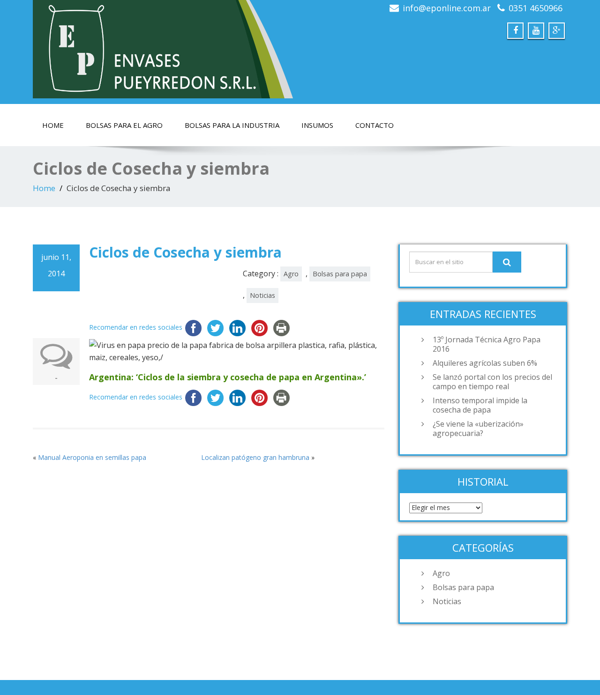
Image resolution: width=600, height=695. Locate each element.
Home (53, 125)
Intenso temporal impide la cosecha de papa (480, 405)
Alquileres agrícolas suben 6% (485, 363)
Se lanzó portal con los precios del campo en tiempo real (492, 381)
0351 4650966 (535, 8)
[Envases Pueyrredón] (163, 49)
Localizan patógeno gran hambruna (255, 457)
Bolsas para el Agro (124, 125)
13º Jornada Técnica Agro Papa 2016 (486, 344)
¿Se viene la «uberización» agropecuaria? (478, 428)
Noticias (262, 295)
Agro (291, 273)
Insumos (317, 125)
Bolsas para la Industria (232, 125)
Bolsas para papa (340, 273)
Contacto (374, 125)
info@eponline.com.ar (447, 8)
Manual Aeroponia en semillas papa (92, 457)
